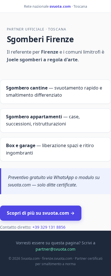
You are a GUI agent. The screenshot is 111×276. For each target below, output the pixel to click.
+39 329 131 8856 (48, 227)
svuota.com (60, 6)
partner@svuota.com (55, 249)
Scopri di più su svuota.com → (41, 213)
